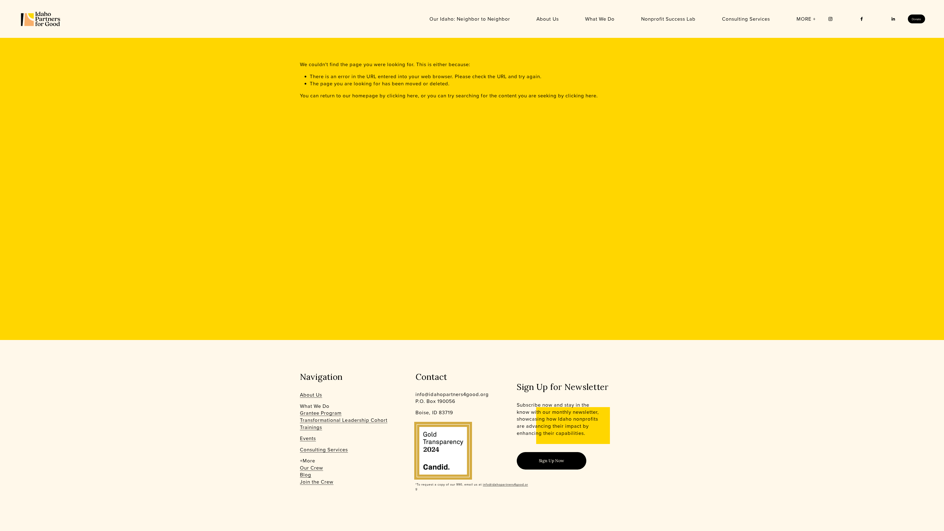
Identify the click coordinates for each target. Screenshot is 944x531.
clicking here (402, 95)
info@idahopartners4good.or (505, 484)
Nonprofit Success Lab (668, 18)
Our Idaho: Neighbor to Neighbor (469, 18)
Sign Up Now (551, 460)
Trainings (311, 427)
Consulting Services (324, 449)
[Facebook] (861, 18)
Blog (305, 474)
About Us (547, 18)
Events (308, 438)
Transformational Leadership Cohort (343, 420)
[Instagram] (830, 18)
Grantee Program (320, 413)
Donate (916, 19)
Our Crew (311, 467)
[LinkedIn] (893, 18)
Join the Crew (316, 481)
